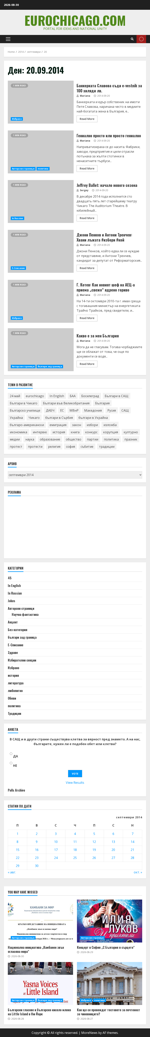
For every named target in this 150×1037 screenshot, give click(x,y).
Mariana (84, 95)
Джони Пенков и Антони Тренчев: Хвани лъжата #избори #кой (41, 251)
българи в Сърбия (59, 418)
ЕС (62, 410)
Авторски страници (23, 168)
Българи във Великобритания (66, 403)
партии (92, 439)
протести (35, 446)
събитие (87, 446)
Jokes (11, 600)
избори (92, 425)
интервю (40, 432)
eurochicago (35, 396)
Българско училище (25, 410)
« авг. (12, 872)
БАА (73, 396)
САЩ (125, 410)
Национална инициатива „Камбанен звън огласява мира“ (40, 921)
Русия (111, 410)
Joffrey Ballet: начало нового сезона (41, 201)
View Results (75, 782)
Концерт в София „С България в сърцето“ (109, 921)
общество (73, 439)
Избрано (17, 119)
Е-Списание (18, 268)
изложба (110, 425)
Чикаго (34, 418)
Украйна (16, 418)
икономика (18, 432)
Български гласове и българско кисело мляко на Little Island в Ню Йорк (40, 983)
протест (16, 446)
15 (17, 850)
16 (36, 850)
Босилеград (90, 396)
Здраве (13, 652)
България (102, 403)
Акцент (13, 622)
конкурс (91, 432)
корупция (110, 432)
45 (10, 578)
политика (43, 168)
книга (75, 432)
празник (130, 439)
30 (36, 866)
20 (113, 850)
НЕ (15, 765)
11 (75, 842)
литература (15, 683)
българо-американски (27, 425)
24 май (15, 396)
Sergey (83, 190)
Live (141, 39)
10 (56, 842)
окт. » (138, 872)
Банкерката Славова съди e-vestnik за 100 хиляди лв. (41, 102)
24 (56, 858)
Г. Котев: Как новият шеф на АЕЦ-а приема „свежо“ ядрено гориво (41, 301)
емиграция (58, 425)
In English (57, 396)
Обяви (12, 698)
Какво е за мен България (41, 349)
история (59, 432)
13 (113, 842)
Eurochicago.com (75, 20)
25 (75, 858)
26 (94, 858)
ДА (15, 756)
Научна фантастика (25, 614)
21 (132, 850)
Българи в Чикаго (23, 403)
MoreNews (89, 1033)
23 (36, 858)
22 (17, 858)
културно (131, 432)
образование (50, 439)
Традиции (14, 713)
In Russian (17, 218)
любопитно (15, 690)
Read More (87, 119)
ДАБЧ (50, 410)
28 (132, 858)
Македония (93, 410)
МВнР (74, 410)
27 (113, 858)
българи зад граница (50, 366)
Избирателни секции (22, 660)
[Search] (132, 39)
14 (132, 842)
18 (75, 850)
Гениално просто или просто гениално (41, 151)
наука (29, 439)
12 (94, 842)
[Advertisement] (37, 529)
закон (76, 425)
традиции (106, 446)
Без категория (17, 629)
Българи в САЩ (116, 396)
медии (15, 439)
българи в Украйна (93, 418)
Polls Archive (16, 790)
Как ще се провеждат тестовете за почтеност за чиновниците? (109, 983)
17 (56, 850)
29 (17, 866)
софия (70, 446)
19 (94, 850)
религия (54, 446)
